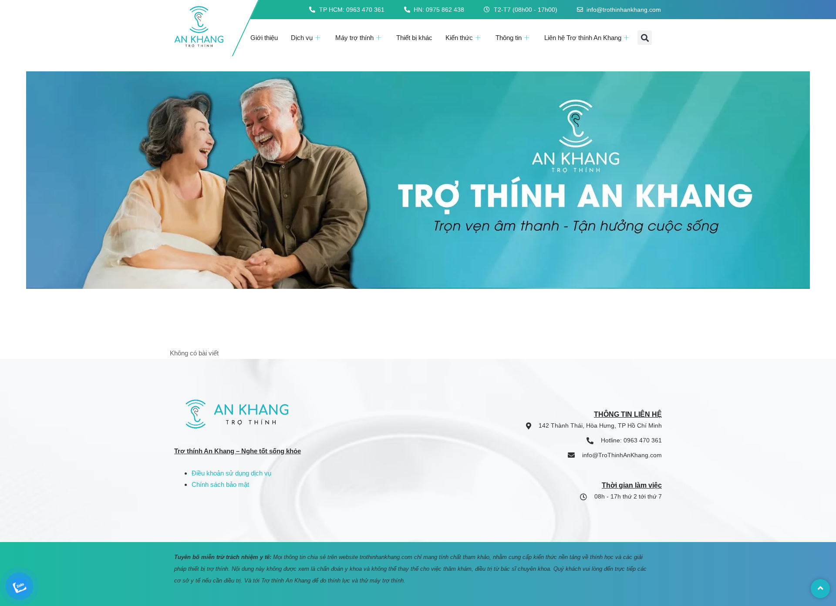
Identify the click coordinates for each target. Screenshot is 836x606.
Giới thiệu (264, 37)
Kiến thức (459, 37)
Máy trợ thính (354, 37)
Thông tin (509, 37)
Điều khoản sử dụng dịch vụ (231, 473)
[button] (644, 37)
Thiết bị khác (414, 37)
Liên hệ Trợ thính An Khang (582, 37)
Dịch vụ (302, 37)
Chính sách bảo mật (220, 484)
